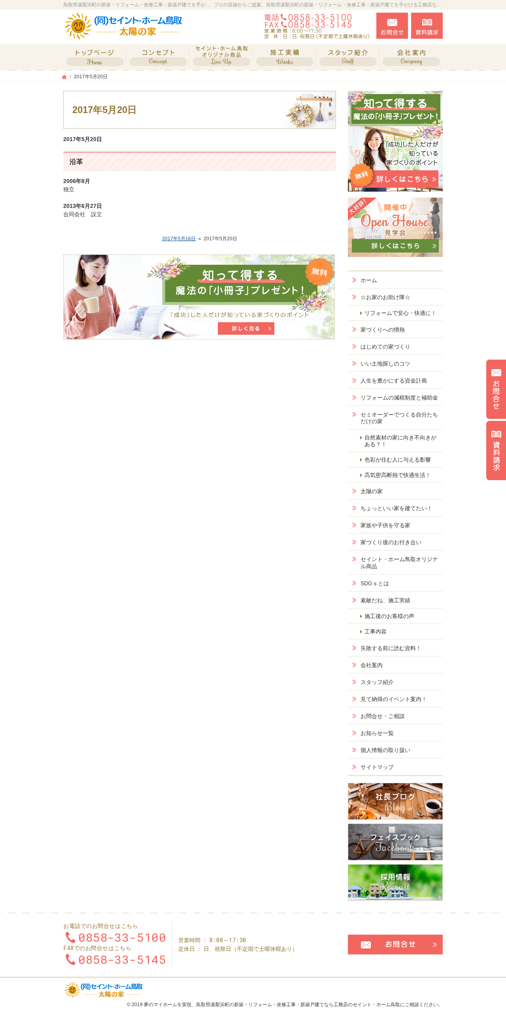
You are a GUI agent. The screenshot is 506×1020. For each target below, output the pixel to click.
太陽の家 (372, 491)
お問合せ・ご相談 (383, 716)
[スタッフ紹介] (348, 57)
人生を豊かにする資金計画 (394, 380)
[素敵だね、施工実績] (284, 57)
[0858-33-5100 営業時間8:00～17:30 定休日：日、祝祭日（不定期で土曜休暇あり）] (317, 26)
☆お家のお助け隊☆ (385, 297)
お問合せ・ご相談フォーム (395, 944)
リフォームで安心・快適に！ (400, 313)
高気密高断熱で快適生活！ (397, 475)
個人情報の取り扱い (385, 750)
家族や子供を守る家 (385, 525)
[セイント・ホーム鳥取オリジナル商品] (221, 57)
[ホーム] (94, 57)
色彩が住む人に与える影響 (397, 459)
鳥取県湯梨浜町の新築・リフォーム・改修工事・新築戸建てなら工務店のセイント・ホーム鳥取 (298, 1004)
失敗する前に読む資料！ (391, 648)
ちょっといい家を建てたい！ (396, 508)
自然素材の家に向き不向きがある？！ (400, 441)
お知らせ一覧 (377, 733)
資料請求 (427, 26)
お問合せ (392, 26)
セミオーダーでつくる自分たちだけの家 (399, 418)
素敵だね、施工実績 (385, 600)
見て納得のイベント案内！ (394, 699)
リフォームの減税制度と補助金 (399, 397)
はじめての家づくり (385, 346)
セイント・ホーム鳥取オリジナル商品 (399, 562)
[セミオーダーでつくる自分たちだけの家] (158, 57)
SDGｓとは (375, 583)
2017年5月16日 (179, 238)
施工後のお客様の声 (389, 616)
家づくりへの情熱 (383, 329)
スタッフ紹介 (377, 682)
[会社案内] (411, 57)
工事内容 (375, 631)
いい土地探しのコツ (385, 363)
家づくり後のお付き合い (391, 542)
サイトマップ (377, 767)
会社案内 (372, 665)
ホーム (369, 280)
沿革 (76, 162)
